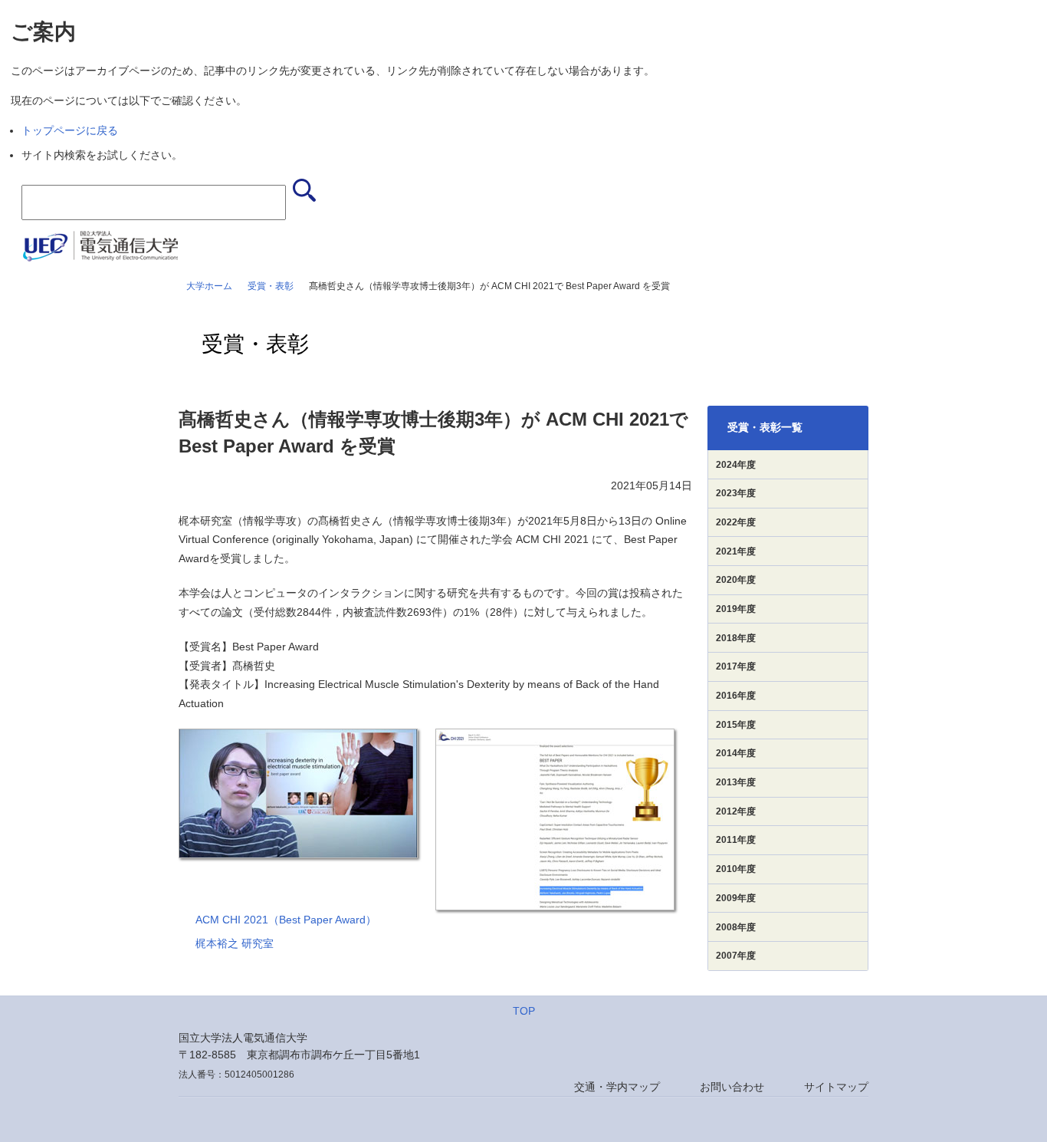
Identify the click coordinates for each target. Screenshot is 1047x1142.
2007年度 (736, 955)
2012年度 (736, 811)
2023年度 (736, 493)
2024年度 (736, 464)
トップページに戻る (69, 130)
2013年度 (736, 782)
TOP (524, 1011)
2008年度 (736, 927)
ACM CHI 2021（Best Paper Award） (285, 919)
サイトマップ (836, 1087)
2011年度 (736, 839)
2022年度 (736, 522)
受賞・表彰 (271, 286)
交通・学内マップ (617, 1087)
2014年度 (736, 753)
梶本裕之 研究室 (234, 943)
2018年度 (736, 638)
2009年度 (736, 898)
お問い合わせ (732, 1087)
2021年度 (736, 551)
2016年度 (736, 695)
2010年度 (736, 869)
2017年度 (736, 666)
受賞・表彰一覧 (764, 427)
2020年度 (736, 579)
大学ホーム (209, 286)
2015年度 (736, 724)
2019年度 (736, 609)
